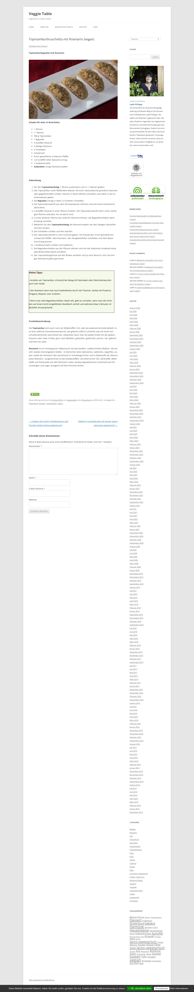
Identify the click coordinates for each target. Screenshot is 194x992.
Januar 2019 (134, 611)
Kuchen (158, 936)
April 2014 (134, 798)
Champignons (156, 917)
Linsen (160, 942)
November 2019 (136, 577)
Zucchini (134, 963)
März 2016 (134, 720)
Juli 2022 (133, 468)
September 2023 (136, 420)
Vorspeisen (156, 961)
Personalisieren (161, 988)
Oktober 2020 (135, 539)
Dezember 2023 (136, 410)
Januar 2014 (134, 809)
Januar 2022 (134, 488)
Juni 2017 (133, 669)
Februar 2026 (135, 328)
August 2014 (135, 785)
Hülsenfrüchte (136, 849)
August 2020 (135, 546)
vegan (60, 403)
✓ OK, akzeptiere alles (139, 988)
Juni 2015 (133, 751)
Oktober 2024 (135, 379)
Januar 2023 (134, 447)
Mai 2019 (133, 597)
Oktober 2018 (135, 621)
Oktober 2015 (135, 737)
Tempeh (133, 887)
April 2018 (134, 638)
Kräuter (42, 403)
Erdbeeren (147, 920)
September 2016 (136, 700)
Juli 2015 (133, 747)
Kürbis (132, 860)
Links (95, 27)
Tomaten (151, 956)
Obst (132, 870)
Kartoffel (157, 933)
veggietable (71, 400)
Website (32, 499)
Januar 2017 (134, 686)
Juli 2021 (133, 509)
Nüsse (132, 866)
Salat (133, 954)
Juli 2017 (133, 665)
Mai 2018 (133, 635)
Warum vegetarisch (64, 27)
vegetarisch (134, 897)
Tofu (143, 956)
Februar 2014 (135, 805)
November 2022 (136, 454)
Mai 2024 (133, 393)
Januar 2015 (134, 768)
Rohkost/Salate (136, 880)
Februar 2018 (135, 645)
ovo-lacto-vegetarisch (139, 873)
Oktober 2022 (135, 458)
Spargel (156, 954)
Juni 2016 (133, 710)
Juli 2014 (133, 788)
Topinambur (51, 403)
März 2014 (134, 802)
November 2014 (136, 774)
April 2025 (134, 359)
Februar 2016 (135, 723)
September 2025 (136, 345)
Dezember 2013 (136, 812)
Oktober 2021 (135, 498)
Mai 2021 (133, 516)
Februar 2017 (135, 682)
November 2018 (136, 618)
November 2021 (136, 495)
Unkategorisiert (136, 890)
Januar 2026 (134, 332)
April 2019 (134, 601)
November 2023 (136, 413)
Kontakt (83, 27)
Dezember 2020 (136, 533)
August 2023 (135, 424)
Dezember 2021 (136, 492)
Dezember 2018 (136, 614)
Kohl (131, 856)
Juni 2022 (133, 471)
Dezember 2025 (136, 335)
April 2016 (134, 717)
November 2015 (136, 734)
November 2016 (136, 693)
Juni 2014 (133, 792)
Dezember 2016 (136, 689)
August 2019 (135, 587)
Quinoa (132, 951)
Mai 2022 (133, 475)
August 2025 (135, 349)
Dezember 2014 (136, 771)
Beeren (133, 917)
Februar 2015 (135, 764)
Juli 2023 (133, 427)
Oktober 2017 (135, 659)
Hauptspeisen (156, 930)
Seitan (148, 954)
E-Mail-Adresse (37, 488)
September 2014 (136, 781)
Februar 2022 (135, 485)
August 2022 (135, 464)
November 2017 (136, 655)
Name (32, 477)
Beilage (133, 829)
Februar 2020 (135, 567)
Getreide (148, 927)
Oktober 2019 (135, 580)
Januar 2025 (134, 369)
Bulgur (147, 917)
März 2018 (134, 642)
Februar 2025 (135, 366)
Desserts (133, 832)
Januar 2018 (134, 648)
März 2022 (134, 481)
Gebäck (149, 923)
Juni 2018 (133, 631)
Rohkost (155, 951)
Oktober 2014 (135, 778)
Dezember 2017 (136, 652)
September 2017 (136, 662)
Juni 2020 (133, 553)
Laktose (133, 863)
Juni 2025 (133, 355)
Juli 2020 (133, 550)
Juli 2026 (133, 311)
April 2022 (134, 478)
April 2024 (134, 396)
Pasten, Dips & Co (137, 877)
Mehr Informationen (179, 988)
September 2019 (136, 584)
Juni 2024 (133, 389)
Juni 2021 (133, 512)
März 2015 (134, 761)
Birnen (141, 917)
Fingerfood (86, 400)
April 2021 (134, 519)
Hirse (132, 933)
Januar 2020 (134, 570)
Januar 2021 (134, 529)
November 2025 (136, 338)
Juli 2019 (133, 590)
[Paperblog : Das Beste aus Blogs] (137, 157)
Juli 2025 (133, 352)
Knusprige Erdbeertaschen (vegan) (144, 229)
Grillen (155, 927)
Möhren (133, 944)
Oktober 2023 (135, 417)
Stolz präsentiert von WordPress (41, 980)
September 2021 (136, 502)
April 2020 (134, 560)
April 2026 (134, 321)
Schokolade (141, 954)
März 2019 (134, 604)
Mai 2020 (133, 556)
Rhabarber (145, 951)
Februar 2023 (135, 444)
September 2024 (136, 383)
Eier (131, 836)
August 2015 (135, 744)
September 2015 (136, 740)
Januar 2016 (134, 727)
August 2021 (135, 505)
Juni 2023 (133, 430)
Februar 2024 (135, 403)
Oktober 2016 (135, 696)
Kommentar (35, 446)
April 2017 (134, 676)
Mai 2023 (133, 434)
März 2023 (134, 441)
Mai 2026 (133, 318)
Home (31, 27)
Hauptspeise (135, 846)
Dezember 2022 (136, 451)
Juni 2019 (133, 594)
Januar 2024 (134, 406)
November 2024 (136, 376)
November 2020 (136, 536)
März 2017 (134, 679)
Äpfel (141, 963)
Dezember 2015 (136, 730)
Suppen (133, 884)
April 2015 (134, 757)
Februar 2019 (135, 608)
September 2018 (136, 625)
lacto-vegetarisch (143, 941)
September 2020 (136, 543)
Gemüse (137, 926)
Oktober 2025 (135, 342)
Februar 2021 (135, 526)
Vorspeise (134, 901)
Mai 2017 (133, 672)
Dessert (136, 920)
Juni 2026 (133, 314)
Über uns (44, 27)
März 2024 (134, 400)
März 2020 (134, 563)
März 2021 (134, 522)
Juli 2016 (133, 706)
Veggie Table (40, 13)
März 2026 (134, 325)
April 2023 (134, 437)
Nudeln (142, 944)
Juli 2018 (133, 628)
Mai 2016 (133, 713)
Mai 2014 (133, 795)
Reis (138, 951)
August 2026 (135, 308)
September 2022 (136, 461)
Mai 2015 (133, 754)
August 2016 (135, 703)
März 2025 (134, 362)
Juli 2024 (133, 386)
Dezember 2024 (136, 372)
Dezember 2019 (136, 573)
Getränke (133, 843)
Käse (132, 853)
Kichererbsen (135, 937)
